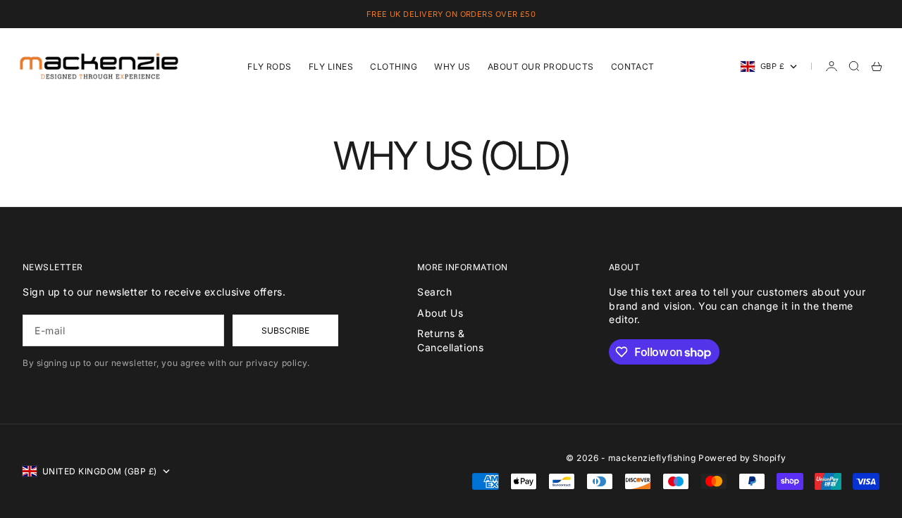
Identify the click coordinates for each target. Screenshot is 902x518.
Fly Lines (331, 66)
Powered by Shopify (742, 458)
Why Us (452, 66)
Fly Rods (269, 66)
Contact (633, 66)
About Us (440, 313)
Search (434, 292)
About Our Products (541, 66)
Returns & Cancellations (450, 340)
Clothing (393, 66)
